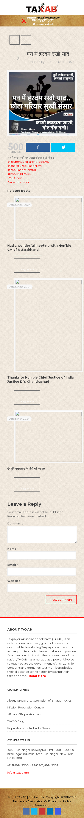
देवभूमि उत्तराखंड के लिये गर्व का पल (26, 468)
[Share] (38, 147)
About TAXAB (17, 797)
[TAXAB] (42, 7)
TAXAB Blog (15, 721)
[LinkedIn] (50, 811)
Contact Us (36, 797)
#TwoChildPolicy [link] (19, 174)
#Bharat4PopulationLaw (24, 714)
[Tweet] (63, 147)
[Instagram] (58, 811)
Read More (37, 675)
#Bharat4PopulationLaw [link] (25, 165)
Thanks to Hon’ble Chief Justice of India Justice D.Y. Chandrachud (40, 379)
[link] (15, 178)
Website (13, 581)
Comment (15, 523)
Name (12, 548)
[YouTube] (42, 811)
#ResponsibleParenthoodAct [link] (28, 161)
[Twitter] (34, 811)
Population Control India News (28, 728)
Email (12, 564)
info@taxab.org (18, 772)
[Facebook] (26, 811)
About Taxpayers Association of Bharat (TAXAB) (40, 700)
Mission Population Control (26, 707)
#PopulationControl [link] (22, 170)
